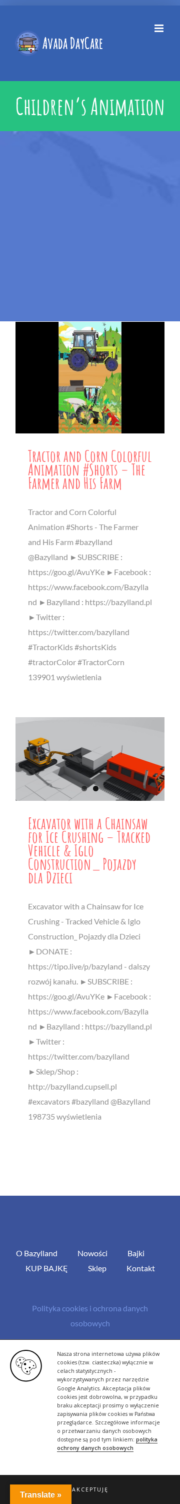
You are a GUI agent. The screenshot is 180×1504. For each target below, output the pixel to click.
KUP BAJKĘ (47, 1268)
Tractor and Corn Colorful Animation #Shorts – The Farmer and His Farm (90, 469)
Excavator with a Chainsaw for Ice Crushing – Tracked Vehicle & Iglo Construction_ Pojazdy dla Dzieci (89, 850)
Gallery (90, 377)
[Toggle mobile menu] (159, 28)
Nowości (93, 1253)
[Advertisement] (90, 226)
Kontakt (140, 1268)
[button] (90, 1489)
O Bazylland (37, 1253)
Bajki (136, 1253)
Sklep (97, 1268)
